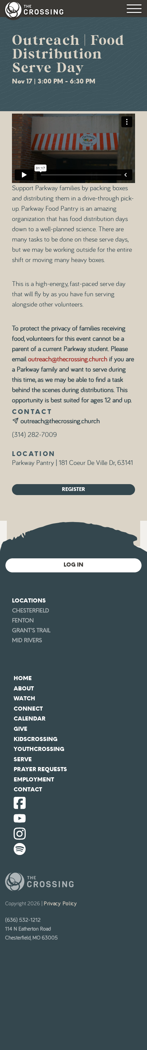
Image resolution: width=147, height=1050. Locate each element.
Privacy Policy (60, 903)
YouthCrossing (39, 749)
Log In (73, 564)
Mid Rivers (27, 640)
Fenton (23, 620)
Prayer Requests (40, 769)
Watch (24, 698)
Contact (28, 789)
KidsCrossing (35, 739)
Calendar (29, 718)
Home (23, 678)
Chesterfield (30, 610)
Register (73, 489)
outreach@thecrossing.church (67, 359)
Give (20, 729)
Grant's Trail (31, 630)
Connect (28, 708)
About (24, 688)
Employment (34, 779)
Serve (23, 759)
